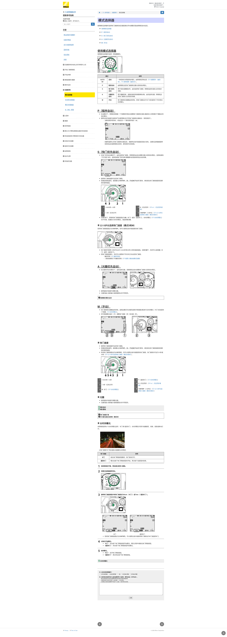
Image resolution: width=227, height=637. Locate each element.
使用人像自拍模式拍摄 (132, 258)
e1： (151, 208)
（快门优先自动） (107, 36)
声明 (65, 60)
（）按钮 (69, 110)
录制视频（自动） (129, 82)
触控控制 (117, 256)
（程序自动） (106, 32)
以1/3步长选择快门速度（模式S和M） (151, 214)
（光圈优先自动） (107, 39)
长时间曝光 (157, 217)
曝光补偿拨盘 (69, 105)
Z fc (106, 12)
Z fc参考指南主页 (70, 12)
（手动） (104, 43)
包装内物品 (67, 40)
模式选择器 (68, 95)
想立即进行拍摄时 (69, 35)
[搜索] (93, 24)
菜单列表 (66, 50)
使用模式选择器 (106, 29)
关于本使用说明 (69, 45)
